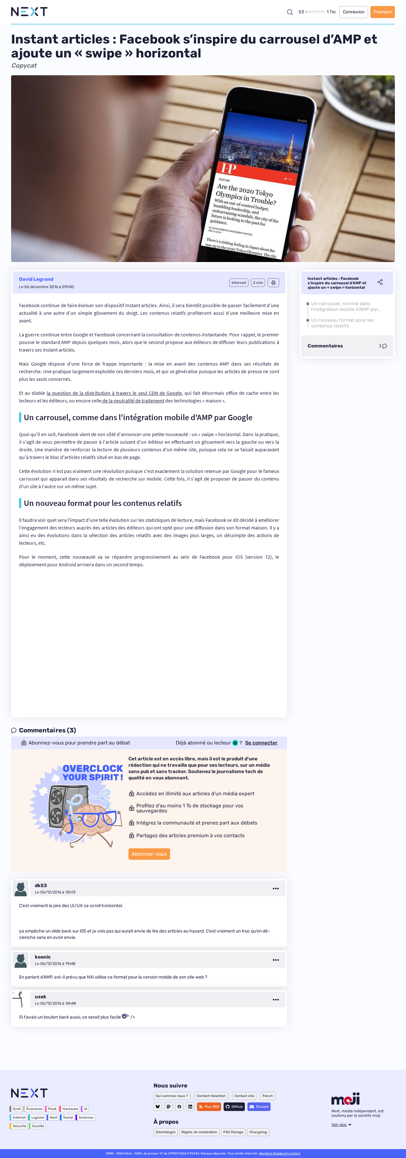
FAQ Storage (233, 1132)
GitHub (237, 1107)
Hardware (70, 1109)
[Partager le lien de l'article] (380, 283)
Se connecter (261, 742)
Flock (52, 1109)
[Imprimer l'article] (273, 282)
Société (38, 1126)
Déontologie (165, 1132)
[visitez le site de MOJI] (345, 1103)
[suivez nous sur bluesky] (158, 1106)
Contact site (244, 1096)
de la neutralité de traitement (133, 400)
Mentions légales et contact (279, 1153)
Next (53, 1117)
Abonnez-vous (149, 854)
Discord (262, 1107)
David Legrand (36, 279)
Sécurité (19, 1126)
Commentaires (325, 346)
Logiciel (37, 1117)
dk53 (41, 885)
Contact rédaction (211, 1096)
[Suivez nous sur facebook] (179, 1106)
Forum (268, 1096)
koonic (43, 957)
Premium (383, 12)
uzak (40, 997)
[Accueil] (29, 12)
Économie (34, 1109)
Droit (17, 1109)
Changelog (258, 1132)
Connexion (353, 12)
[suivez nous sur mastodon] (168, 1106)
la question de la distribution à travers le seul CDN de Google (114, 393)
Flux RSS (212, 1107)
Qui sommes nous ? (172, 1096)
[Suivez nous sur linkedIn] (190, 1106)
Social (68, 1117)
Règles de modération (199, 1132)
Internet (19, 1117)
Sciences (86, 1117)
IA (85, 1109)
